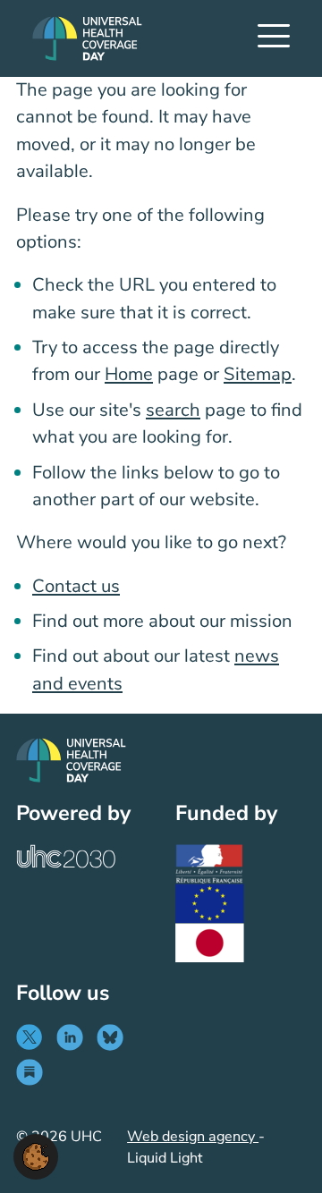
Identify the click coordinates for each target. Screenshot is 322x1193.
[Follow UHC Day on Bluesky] (114, 1037)
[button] (35, 1155)
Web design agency (192, 1136)
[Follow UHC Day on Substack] (33, 1072)
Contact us (76, 586)
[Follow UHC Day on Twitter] (33, 1037)
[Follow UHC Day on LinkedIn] (73, 1037)
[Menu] (274, 38)
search (173, 410)
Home (129, 374)
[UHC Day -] (87, 38)
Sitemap (258, 374)
